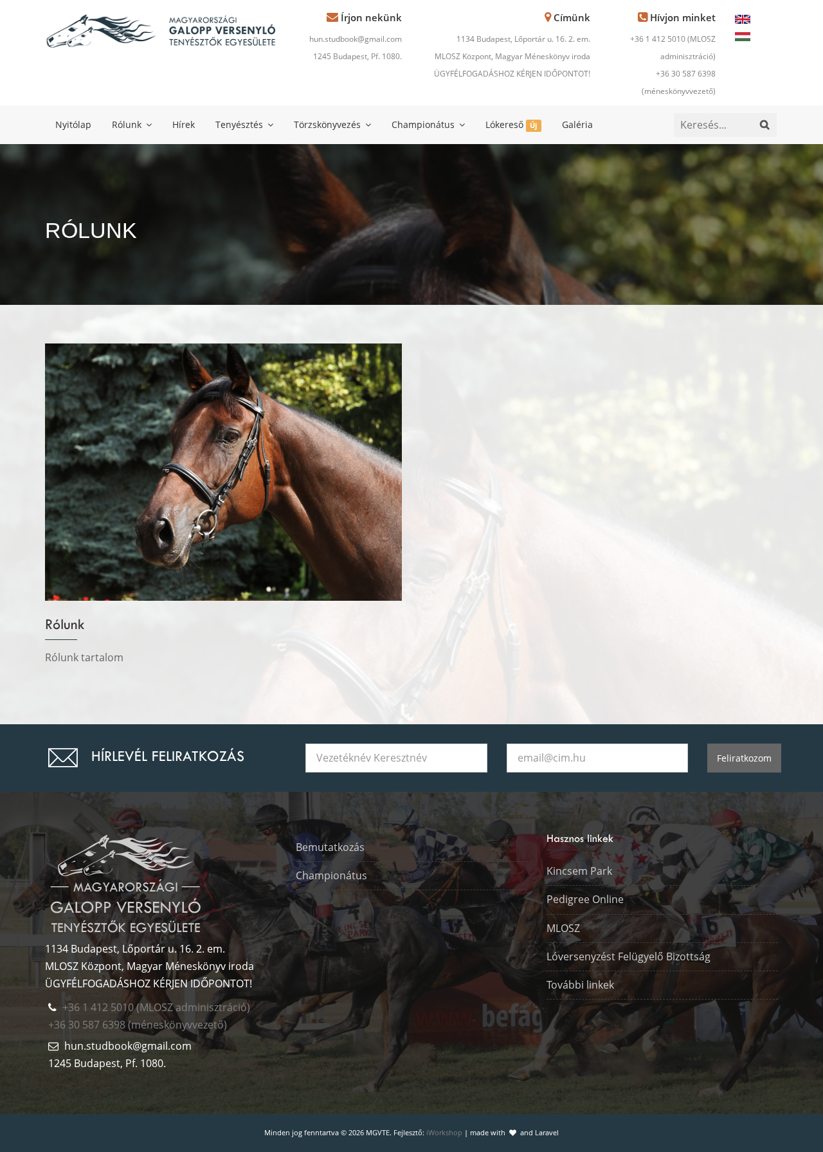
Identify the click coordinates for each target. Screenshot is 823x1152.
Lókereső (511, 124)
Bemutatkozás (330, 847)
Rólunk (128, 124)
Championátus (424, 124)
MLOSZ (563, 928)
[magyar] (742, 35)
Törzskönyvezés (328, 124)
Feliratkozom (744, 758)
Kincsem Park (579, 871)
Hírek (183, 124)
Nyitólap (73, 124)
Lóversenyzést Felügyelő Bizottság (628, 956)
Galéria (577, 124)
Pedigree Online (585, 899)
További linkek (580, 985)
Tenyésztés (240, 124)
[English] (742, 18)
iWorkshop (444, 1132)
